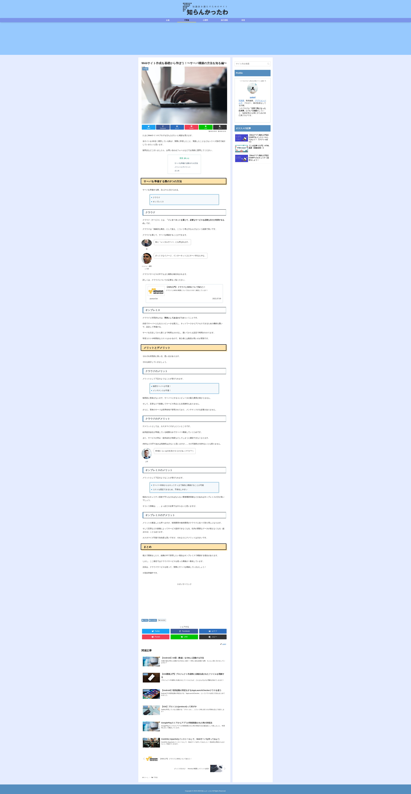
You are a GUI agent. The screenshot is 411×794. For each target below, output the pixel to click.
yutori (252, 97)
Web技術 (162, 620)
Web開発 (153, 620)
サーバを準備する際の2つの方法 (186, 163)
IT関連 (145, 620)
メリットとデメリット (183, 167)
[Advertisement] (205, 40)
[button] (268, 64)
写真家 (241, 101)
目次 (181, 158)
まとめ (177, 171)
